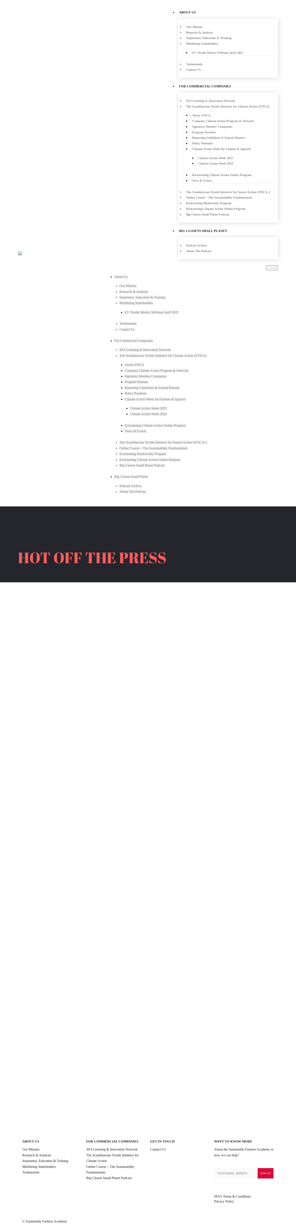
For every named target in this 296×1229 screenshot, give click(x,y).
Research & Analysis (36, 1155)
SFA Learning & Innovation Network (112, 1149)
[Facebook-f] (263, 1222)
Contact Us (158, 1149)
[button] (272, 267)
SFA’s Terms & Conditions (232, 1196)
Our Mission (30, 1149)
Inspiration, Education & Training (45, 1161)
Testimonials (30, 1172)
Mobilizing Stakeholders (39, 1167)
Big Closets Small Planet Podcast (109, 1178)
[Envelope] (271, 1222)
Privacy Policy (224, 1201)
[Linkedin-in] (256, 1222)
